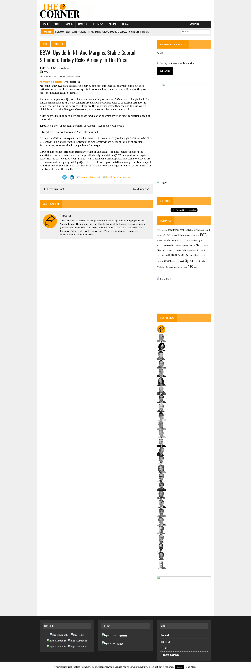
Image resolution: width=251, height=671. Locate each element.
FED (174, 245)
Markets (82, 24)
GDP (193, 246)
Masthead (165, 635)
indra (194, 251)
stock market (201, 261)
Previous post (55, 189)
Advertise (164, 648)
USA (195, 267)
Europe (57, 24)
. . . (207, 24)
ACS (158, 230)
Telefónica (163, 267)
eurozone (164, 245)
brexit (201, 230)
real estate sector (197, 255)
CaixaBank (64, 67)
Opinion (112, 24)
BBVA (53, 67)
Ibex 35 (189, 251)
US (190, 266)
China (166, 235)
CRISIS (174, 235)
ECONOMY (161, 240)
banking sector (176, 229)
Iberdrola (181, 250)
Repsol (167, 261)
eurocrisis (190, 241)
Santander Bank (177, 261)
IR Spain (125, 24)
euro (183, 240)
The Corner (56, 82)
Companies (58, 43)
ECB (203, 234)
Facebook (123, 635)
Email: (160, 53)
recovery (160, 261)
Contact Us (165, 641)
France (187, 245)
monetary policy (178, 254)
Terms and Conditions (170, 654)
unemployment (181, 267)
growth (171, 250)
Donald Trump (188, 235)
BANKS (189, 229)
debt (180, 235)
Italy (159, 255)
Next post (139, 189)
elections (171, 240)
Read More (191, 666)
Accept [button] (179, 667)
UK (171, 267)
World (69, 24)
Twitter (120, 643)
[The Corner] (67, 10)
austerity (164, 230)
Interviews (98, 24)
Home (45, 43)
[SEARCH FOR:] (195, 31)
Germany (202, 245)
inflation (202, 250)
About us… (195, 24)
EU (178, 240)
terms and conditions (184, 63)
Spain (45, 24)
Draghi (196, 235)
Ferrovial (180, 246)
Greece (161, 250)
